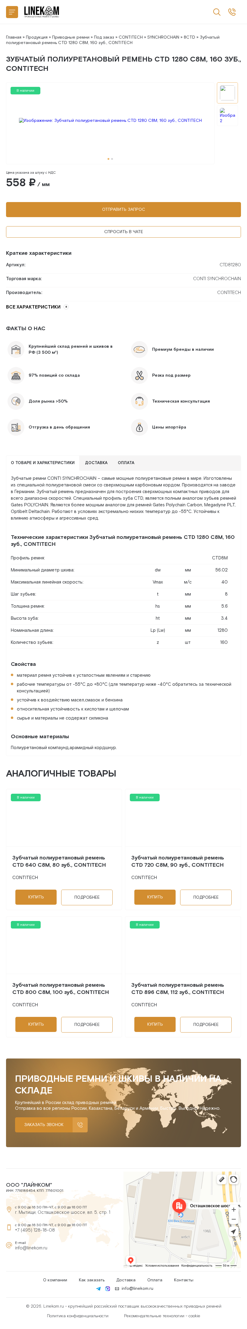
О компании (55, 1280)
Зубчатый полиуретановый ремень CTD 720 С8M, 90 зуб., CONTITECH (177, 861)
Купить (36, 897)
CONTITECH (131, 37)
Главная (13, 37)
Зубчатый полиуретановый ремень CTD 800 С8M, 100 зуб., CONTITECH (60, 989)
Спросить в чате (123, 232)
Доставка (126, 1280)
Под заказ (104, 37)
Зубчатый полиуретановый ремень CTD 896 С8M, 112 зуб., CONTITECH (177, 989)
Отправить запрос (123, 209)
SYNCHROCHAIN (163, 37)
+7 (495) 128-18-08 (35, 1230)
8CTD (189, 37)
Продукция (37, 37)
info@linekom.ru (31, 1248)
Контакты (183, 1280)
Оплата (154, 1280)
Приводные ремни (70, 37)
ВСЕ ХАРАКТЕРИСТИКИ (33, 307)
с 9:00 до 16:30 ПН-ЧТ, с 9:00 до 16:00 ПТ (232, 12)
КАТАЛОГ (12, 12)
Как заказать (92, 1280)
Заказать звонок (44, 1125)
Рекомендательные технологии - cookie (162, 1316)
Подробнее (87, 897)
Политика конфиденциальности (77, 1316)
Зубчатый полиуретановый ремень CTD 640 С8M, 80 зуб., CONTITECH (59, 861)
